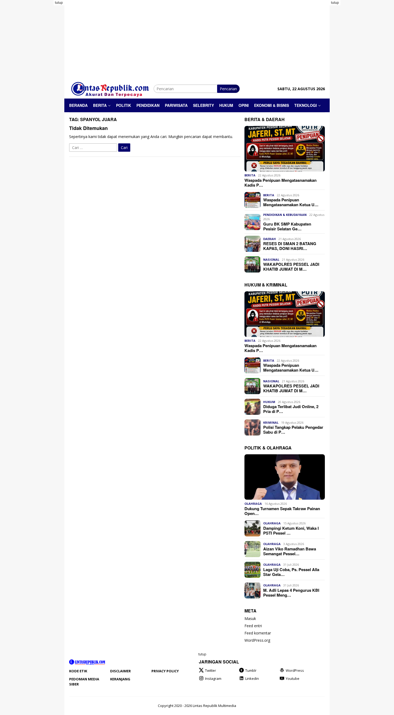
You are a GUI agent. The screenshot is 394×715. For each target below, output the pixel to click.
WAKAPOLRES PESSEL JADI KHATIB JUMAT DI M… (291, 266)
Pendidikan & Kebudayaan (285, 215)
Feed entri (253, 626)
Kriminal (270, 422)
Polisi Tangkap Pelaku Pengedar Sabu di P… (293, 429)
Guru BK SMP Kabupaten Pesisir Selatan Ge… (287, 226)
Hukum (269, 402)
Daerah (269, 239)
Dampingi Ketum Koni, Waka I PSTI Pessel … (291, 530)
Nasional (271, 259)
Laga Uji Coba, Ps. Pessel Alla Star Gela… (291, 572)
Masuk (250, 618)
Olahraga (253, 504)
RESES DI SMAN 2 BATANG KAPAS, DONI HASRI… (289, 246)
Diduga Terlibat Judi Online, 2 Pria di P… (290, 409)
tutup (59, 2)
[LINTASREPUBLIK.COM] (111, 88)
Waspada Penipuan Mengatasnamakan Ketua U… (290, 202)
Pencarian (228, 88)
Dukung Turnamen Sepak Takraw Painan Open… (282, 511)
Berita (249, 175)
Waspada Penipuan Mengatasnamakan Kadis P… (280, 182)
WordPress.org (257, 640)
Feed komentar (257, 633)
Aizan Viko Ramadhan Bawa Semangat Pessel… (289, 551)
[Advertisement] (42, 80)
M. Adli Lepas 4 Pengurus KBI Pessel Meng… (291, 592)
